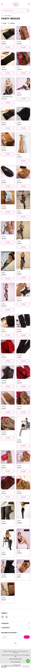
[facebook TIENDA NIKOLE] (6, 617)
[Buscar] (27, 10)
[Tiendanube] (15, 662)
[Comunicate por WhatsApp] (28, 661)
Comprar (7, 47)
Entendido (26, 666)
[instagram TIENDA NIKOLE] (2, 617)
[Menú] (2, 4)
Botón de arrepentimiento (15, 658)
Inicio (2, 15)
